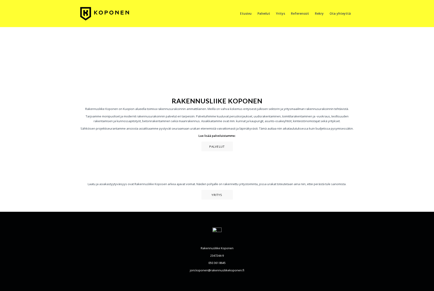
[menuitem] (246, 13)
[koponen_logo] (109, 13)
